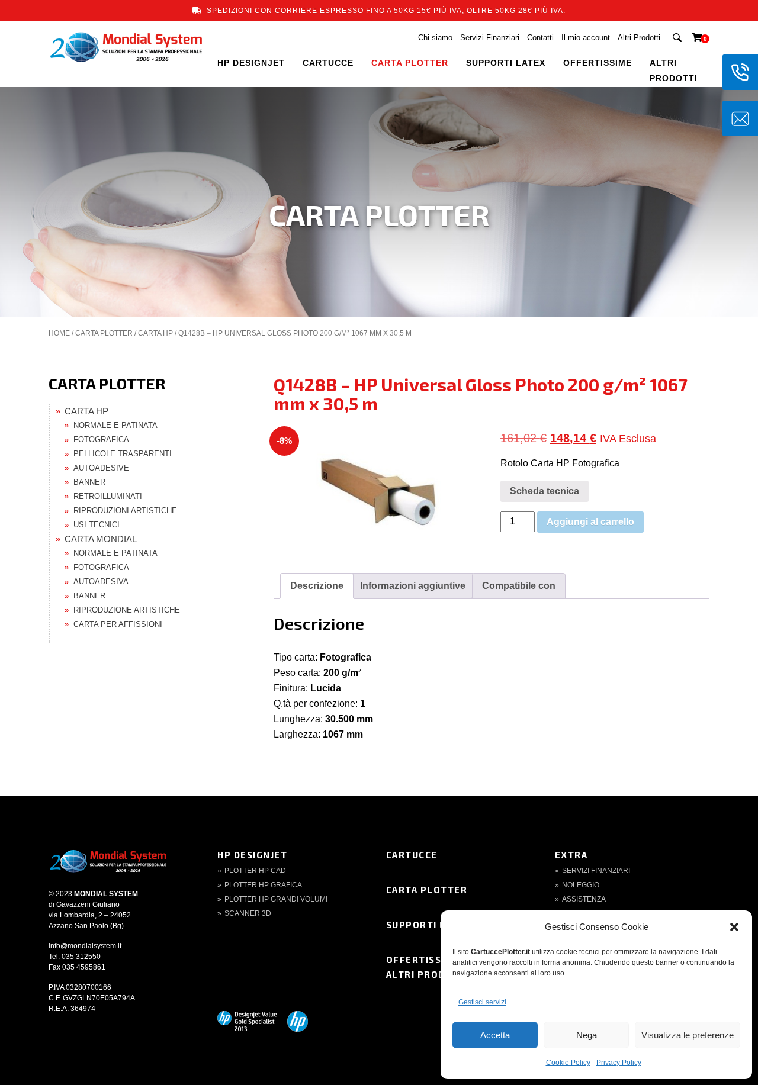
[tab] (317, 586)
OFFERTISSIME (597, 62)
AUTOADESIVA (101, 581)
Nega (586, 1035)
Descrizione (316, 586)
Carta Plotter (427, 889)
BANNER (89, 482)
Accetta (495, 1035)
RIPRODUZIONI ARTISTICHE (125, 510)
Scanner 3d (247, 913)
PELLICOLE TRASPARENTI (122, 453)
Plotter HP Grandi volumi (275, 899)
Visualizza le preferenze (687, 1035)
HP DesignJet (252, 854)
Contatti (540, 37)
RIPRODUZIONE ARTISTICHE (126, 610)
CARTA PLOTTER (409, 62)
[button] (734, 927)
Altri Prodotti (639, 37)
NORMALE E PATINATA (115, 425)
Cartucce (412, 854)
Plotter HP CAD (255, 871)
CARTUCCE (328, 62)
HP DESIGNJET (251, 62)
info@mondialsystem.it (85, 946)
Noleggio (580, 885)
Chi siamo (435, 37)
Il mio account (585, 37)
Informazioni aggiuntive (412, 586)
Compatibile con (518, 586)
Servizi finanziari (596, 871)
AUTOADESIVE (101, 467)
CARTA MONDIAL (101, 539)
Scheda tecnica (544, 491)
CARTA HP (155, 333)
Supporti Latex (428, 924)
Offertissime (423, 959)
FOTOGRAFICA (101, 439)
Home (59, 333)
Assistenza (584, 899)
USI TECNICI (96, 524)
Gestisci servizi (482, 1002)
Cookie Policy (568, 1062)
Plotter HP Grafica (263, 885)
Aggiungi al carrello (590, 522)
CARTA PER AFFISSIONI (117, 624)
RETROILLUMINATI (107, 496)
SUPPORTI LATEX (505, 62)
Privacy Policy (618, 1062)
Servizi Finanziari (489, 37)
